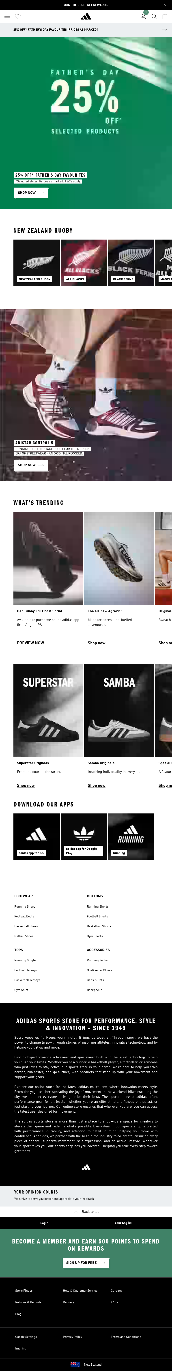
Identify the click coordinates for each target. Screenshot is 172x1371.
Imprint (20, 1348)
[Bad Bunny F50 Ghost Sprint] (48, 580)
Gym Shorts (95, 936)
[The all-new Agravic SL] (119, 580)
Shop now (96, 643)
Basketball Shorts (99, 926)
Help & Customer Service (80, 1290)
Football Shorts (97, 916)
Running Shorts (98, 906)
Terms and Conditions (126, 1337)
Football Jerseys (25, 970)
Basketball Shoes (26, 926)
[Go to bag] (164, 16)
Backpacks (94, 990)
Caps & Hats (95, 980)
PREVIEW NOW (30, 643)
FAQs (114, 1302)
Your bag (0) (123, 1223)
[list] (86, 265)
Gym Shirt (21, 990)
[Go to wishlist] (18, 16)
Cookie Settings (26, 1337)
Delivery (68, 1302)
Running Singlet (25, 960)
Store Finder (23, 1290)
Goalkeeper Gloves (99, 970)
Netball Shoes (23, 936)
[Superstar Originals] (48, 728)
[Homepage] (86, 18)
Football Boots (24, 916)
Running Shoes (24, 906)
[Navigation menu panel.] (7, 16)
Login (44, 1223)
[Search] (154, 16)
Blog (18, 1314)
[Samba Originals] (119, 728)
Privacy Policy (72, 1337)
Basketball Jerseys (27, 980)
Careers (116, 1290)
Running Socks (97, 960)
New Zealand (93, 1364)
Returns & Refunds (28, 1302)
